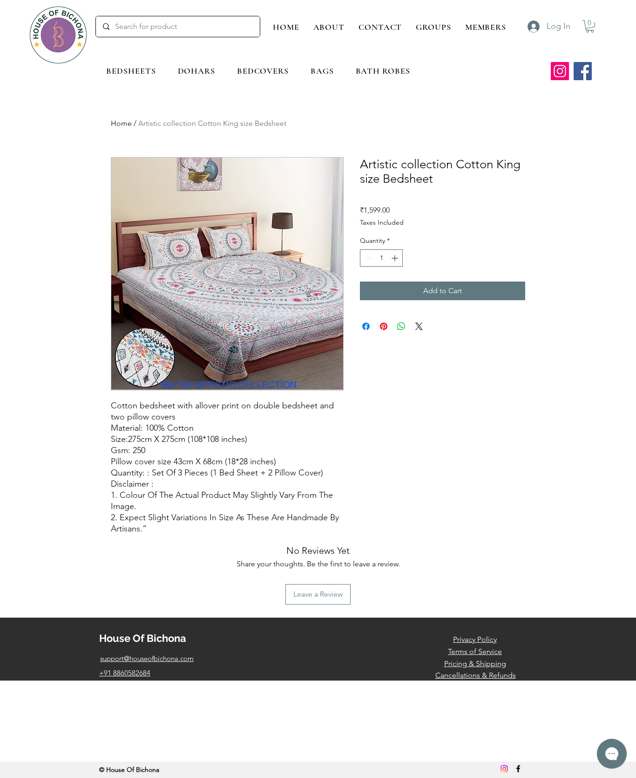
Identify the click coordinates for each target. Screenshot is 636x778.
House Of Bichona (142, 638)
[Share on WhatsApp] (401, 326)
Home (121, 123)
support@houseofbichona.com (147, 658)
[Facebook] (583, 71)
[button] (131, 70)
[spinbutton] (381, 258)
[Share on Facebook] (366, 326)
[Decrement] (367, 258)
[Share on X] (419, 326)
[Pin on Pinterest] (383, 326)
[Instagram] (560, 71)
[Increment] (395, 258)
